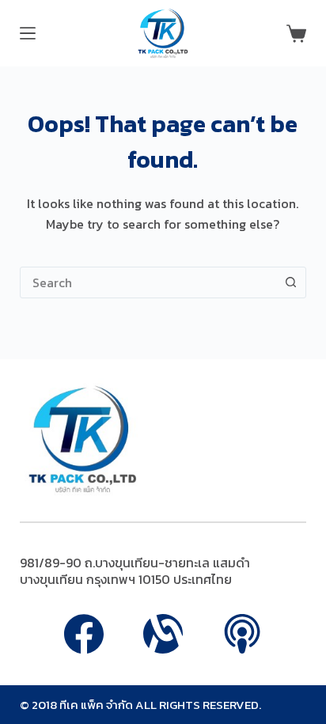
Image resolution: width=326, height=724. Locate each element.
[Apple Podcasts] (242, 634)
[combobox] (148, 282)
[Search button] (290, 282)
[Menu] (28, 33)
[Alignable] (163, 634)
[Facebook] (84, 634)
